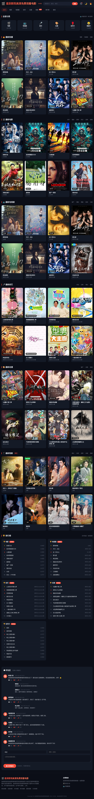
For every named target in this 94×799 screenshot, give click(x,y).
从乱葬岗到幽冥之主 (78, 442)
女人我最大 (29, 357)
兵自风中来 (75, 275)
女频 (77, 453)
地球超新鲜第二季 (31, 319)
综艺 (24, 10)
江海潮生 (55, 571)
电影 (10, 10)
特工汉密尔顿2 (11, 634)
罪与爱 (74, 72)
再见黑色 (5, 110)
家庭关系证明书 (30, 110)
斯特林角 (5, 72)
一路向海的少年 (76, 357)
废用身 (28, 192)
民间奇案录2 (76, 154)
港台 (87, 284)
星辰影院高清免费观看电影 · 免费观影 (74, 780)
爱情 (77, 119)
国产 (73, 202)
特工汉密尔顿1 (11, 640)
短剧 (38, 10)
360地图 (16, 788)
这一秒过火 (52, 72)
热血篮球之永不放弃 (12, 650)
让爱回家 (51, 154)
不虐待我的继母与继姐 (32, 442)
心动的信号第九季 (8, 319)
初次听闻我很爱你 (54, 526)
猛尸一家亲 (52, 192)
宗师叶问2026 (11, 644)
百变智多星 (52, 319)
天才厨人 (9, 616)
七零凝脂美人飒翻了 (78, 526)
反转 (82, 453)
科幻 (82, 119)
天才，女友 (29, 72)
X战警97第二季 (76, 110)
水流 (8, 571)
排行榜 (47, 10)
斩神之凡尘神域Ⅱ (31, 402)
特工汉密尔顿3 (11, 647)
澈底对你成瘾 (53, 402)
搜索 (75, 3)
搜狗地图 (28, 788)
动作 (68, 119)
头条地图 (34, 788)
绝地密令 (9, 657)
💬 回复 (10, 680)
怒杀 (8, 628)
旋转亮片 (51, 110)
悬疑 (91, 453)
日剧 (91, 202)
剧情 (91, 119)
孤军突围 (9, 631)
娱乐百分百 (75, 319)
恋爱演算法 (56, 575)
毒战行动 (9, 654)
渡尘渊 (51, 488)
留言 (54, 10)
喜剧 (73, 119)
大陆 (77, 284)
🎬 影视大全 (66, 783)
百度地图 (10, 788)
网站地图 (3, 788)
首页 (4, 10)
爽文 (73, 453)
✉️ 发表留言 (10, 766)
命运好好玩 (6, 357)
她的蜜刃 (5, 526)
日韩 (82, 284)
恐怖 (87, 119)
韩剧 (82, 202)
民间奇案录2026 (31, 154)
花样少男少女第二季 (59, 616)
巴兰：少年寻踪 (11, 575)
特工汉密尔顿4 (11, 637)
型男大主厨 (52, 357)
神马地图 (22, 788)
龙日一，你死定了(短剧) (10, 488)
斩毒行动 (5, 154)
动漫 (30, 10)
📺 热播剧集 (66, 786)
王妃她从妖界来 (30, 488)
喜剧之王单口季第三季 (13, 612)
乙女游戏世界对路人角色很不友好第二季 (64, 606)
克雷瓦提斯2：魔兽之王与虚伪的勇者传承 (65, 596)
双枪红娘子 (6, 192)
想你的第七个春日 (77, 488)
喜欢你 (28, 526)
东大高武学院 (57, 612)
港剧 (77, 202)
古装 (87, 453)
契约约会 (75, 192)
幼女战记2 (6, 442)
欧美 (87, 202)
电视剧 (17, 10)
